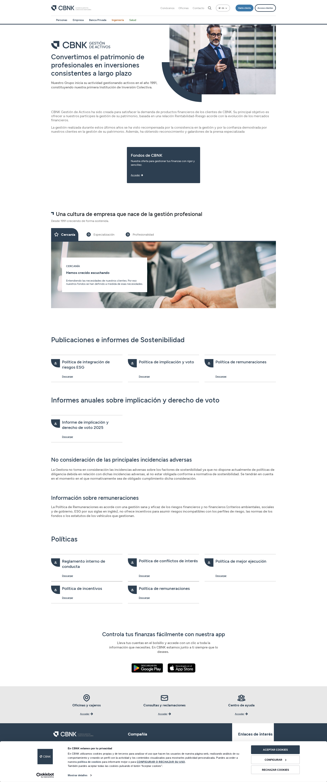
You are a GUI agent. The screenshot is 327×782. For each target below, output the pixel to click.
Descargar (67, 376)
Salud (132, 19)
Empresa (78, 19)
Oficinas (183, 8)
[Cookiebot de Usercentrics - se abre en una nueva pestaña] (45, 775)
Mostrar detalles (77, 775)
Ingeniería (118, 19)
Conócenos (167, 8)
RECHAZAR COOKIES (275, 769)
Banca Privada (97, 19)
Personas (61, 19)
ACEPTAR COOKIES (275, 749)
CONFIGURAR (273, 759)
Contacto (198, 8)
